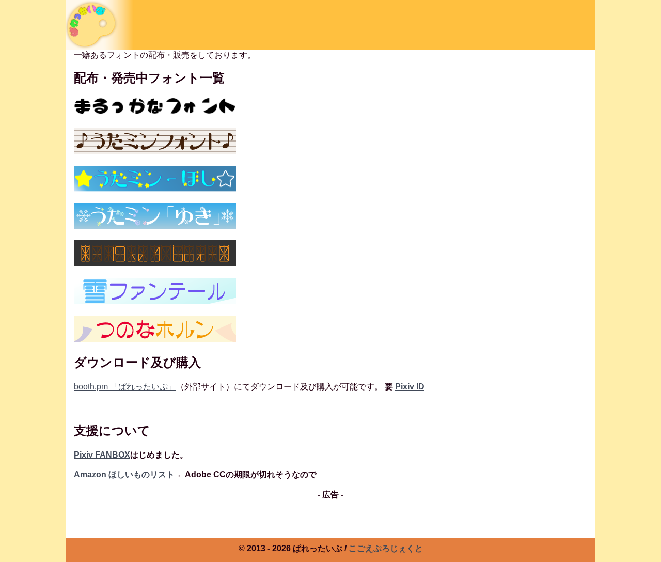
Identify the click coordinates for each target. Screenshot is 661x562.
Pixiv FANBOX (102, 454)
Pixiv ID (409, 386)
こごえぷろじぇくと (386, 548)
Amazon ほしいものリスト (124, 474)
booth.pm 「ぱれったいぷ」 (125, 386)
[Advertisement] (330, 532)
